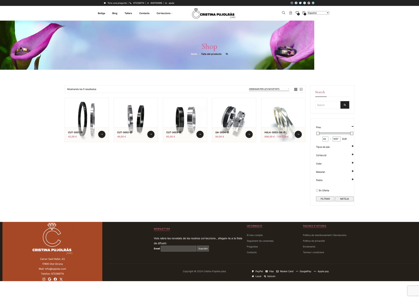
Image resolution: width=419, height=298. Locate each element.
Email (157, 248)
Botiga (101, 13)
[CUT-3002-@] (136, 120)
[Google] (309, 3)
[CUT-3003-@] (185, 120)
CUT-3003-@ (173, 132)
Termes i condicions (313, 252)
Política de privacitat (314, 240)
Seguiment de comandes (260, 240)
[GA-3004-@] (234, 120)
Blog (114, 13)
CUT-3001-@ (75, 132)
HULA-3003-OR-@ (275, 132)
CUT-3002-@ (124, 132)
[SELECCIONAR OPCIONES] (101, 134)
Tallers (128, 13)
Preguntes (252, 246)
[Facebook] (296, 3)
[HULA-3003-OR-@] (283, 120)
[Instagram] (292, 3)
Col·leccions (164, 13)
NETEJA (344, 198)
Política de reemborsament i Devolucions (324, 235)
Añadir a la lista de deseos (101, 113)
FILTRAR (325, 198)
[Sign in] (290, 13)
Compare (101, 121)
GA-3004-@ (222, 132)
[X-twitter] (61, 279)
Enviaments (309, 246)
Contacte (144, 13)
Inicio (194, 54)
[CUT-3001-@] (87, 120)
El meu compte (255, 235)
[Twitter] (300, 3)
